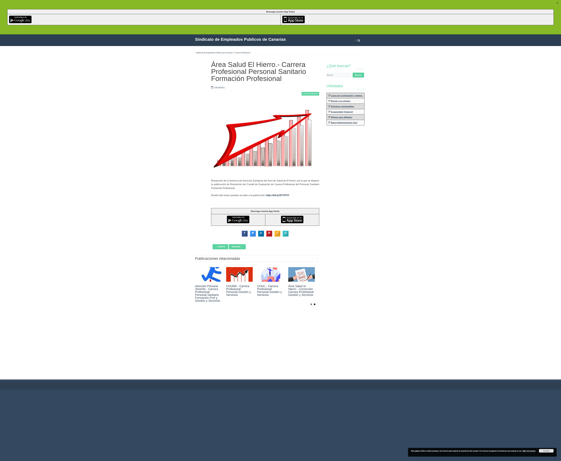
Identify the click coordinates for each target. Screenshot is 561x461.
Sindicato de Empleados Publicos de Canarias (214, 53)
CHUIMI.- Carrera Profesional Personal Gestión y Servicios (238, 290)
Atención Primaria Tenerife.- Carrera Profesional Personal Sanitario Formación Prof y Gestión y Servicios (207, 293)
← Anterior (220, 246)
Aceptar (546, 450)
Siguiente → (237, 246)
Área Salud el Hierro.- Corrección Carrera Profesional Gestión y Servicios (301, 290)
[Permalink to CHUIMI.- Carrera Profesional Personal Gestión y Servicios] (239, 274)
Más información (529, 451)
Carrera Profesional (242, 53)
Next (317, 258)
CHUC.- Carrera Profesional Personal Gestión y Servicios (269, 290)
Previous (312, 258)
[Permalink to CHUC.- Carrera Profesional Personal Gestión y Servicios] (270, 274)
